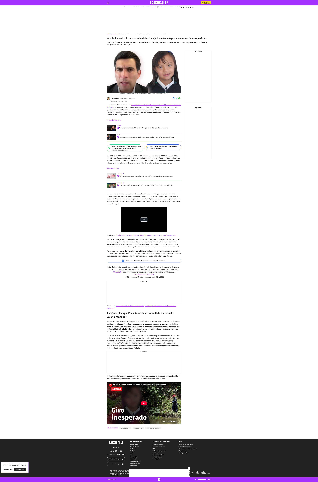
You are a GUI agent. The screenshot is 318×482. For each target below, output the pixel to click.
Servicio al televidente (158, 444)
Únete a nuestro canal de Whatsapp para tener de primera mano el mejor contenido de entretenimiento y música (126, 148)
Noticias (115, 34)
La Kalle (109, 34)
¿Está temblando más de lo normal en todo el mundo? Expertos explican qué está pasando (146, 176)
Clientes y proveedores (158, 455)
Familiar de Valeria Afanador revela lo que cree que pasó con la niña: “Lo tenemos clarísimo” (146, 137)
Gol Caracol (133, 448)
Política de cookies (182, 450)
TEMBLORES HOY (175, 7)
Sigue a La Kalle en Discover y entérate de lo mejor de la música (163, 147)
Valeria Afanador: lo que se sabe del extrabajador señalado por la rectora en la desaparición (142, 34)
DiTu (131, 455)
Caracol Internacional (135, 461)
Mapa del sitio (156, 459)
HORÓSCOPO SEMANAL (138, 7)
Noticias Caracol (134, 444)
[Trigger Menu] (108, 2)
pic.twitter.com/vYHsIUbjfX (144, 274)
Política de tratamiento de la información (187, 448)
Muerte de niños (138, 428)
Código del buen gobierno (159, 450)
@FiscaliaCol (117, 272)
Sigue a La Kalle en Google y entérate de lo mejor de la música (145, 261)
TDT (154, 448)
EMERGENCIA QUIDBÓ (151, 7)
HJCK (131, 452)
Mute (196, 480)
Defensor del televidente (159, 446)
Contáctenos (156, 452)
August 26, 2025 (158, 277)
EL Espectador (133, 457)
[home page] (159, 2)
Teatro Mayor (133, 459)
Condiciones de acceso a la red (185, 444)
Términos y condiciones (183, 452)
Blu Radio (132, 450)
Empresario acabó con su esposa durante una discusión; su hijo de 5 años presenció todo (145, 185)
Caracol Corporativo (135, 463)
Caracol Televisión (134, 446)
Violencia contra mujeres (153, 428)
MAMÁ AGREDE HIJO (163, 7)
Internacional (120, 174)
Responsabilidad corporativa (185, 446)
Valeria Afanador (125, 428)
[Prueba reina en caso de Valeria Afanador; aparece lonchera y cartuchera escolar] (111, 128)
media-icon (159, 479)
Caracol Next (133, 465)
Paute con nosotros (157, 457)
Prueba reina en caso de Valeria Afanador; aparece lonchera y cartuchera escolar (143, 128)
